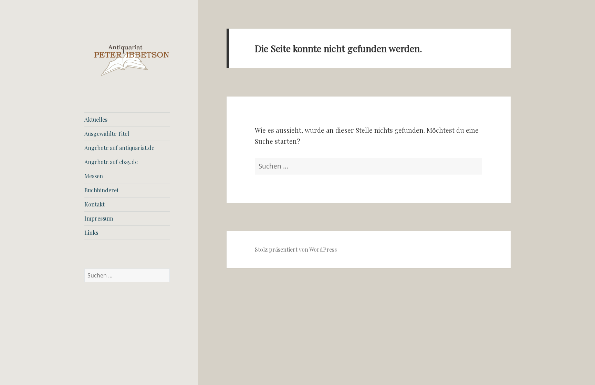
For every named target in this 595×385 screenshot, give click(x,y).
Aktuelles (95, 119)
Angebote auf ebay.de (111, 161)
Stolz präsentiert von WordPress (296, 249)
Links (91, 232)
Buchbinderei (101, 190)
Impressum (98, 218)
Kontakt (94, 204)
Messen (93, 176)
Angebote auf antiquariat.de (119, 147)
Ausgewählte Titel (106, 133)
